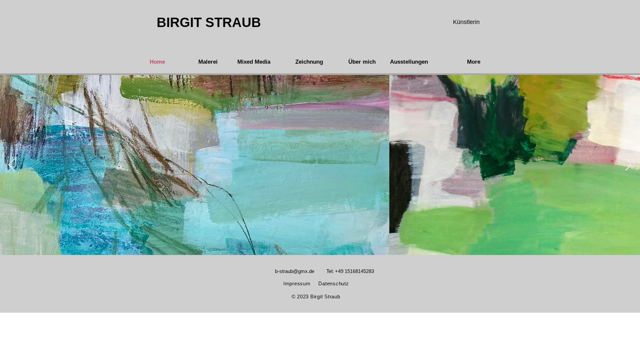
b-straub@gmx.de (294, 271)
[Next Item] (628, 165)
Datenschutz (333, 283)
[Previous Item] (11, 165)
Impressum (297, 283)
